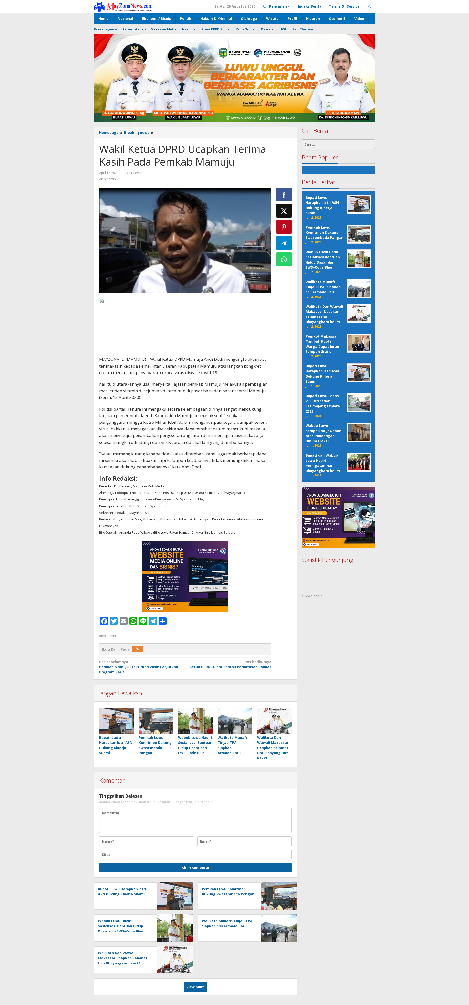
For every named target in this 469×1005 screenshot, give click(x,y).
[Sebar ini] (284, 194)
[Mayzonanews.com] (123, 6)
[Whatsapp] (284, 259)
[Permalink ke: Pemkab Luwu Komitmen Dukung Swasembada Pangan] (156, 721)
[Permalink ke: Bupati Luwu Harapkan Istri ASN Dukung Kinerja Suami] (116, 721)
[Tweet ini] (284, 211)
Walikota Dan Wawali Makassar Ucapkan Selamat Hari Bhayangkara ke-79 (273, 747)
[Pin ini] (284, 227)
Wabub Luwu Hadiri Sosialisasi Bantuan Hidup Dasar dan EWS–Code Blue (120, 926)
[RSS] (137, 649)
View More (195, 986)
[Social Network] (369, 6)
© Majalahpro (312, 596)
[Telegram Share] (284, 243)
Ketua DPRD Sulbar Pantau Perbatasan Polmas (230, 664)
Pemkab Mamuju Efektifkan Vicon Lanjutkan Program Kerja (138, 666)
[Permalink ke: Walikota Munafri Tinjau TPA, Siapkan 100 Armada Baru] (235, 721)
